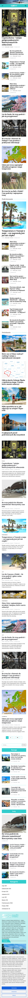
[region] (14, 976)
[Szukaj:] (12, 745)
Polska (3, 461)
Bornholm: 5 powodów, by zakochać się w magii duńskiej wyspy (18, 767)
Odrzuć (14, 995)
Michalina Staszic (9, 47)
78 (17, 737)
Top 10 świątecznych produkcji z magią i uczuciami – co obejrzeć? (18, 310)
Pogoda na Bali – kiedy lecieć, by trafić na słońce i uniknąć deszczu (18, 266)
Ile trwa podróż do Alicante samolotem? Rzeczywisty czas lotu (17, 52)
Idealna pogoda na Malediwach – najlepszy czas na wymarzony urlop (18, 299)
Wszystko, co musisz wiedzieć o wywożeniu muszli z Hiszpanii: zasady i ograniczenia (18, 802)
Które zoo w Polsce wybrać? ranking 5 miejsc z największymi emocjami (12, 356)
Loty (3, 500)
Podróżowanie (5, 534)
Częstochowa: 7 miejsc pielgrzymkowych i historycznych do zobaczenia (12, 41)
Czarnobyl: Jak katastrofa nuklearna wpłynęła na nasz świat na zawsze (18, 789)
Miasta (4, 900)
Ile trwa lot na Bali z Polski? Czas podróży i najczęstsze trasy (12, 193)
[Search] (25, 5)
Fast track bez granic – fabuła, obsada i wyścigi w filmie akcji (18, 277)
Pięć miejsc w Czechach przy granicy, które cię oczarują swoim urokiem (18, 756)
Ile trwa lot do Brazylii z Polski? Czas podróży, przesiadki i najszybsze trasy (17, 322)
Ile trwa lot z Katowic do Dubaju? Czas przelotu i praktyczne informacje (11, 141)
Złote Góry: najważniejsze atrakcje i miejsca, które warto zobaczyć (17, 86)
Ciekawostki (4, 716)
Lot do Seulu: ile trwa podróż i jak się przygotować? (13, 115)
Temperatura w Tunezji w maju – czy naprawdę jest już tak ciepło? (17, 63)
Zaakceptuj (14, 988)
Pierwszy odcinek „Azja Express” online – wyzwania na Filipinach (17, 288)
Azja (3, 885)
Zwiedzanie (5, 908)
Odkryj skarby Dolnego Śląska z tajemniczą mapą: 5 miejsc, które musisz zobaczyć (13, 382)
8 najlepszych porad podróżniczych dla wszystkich (13, 434)
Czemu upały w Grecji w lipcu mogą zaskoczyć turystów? (18, 778)
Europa (4, 891)
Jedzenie (4, 894)
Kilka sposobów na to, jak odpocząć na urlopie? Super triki (12, 408)
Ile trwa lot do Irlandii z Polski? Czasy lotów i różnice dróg (17, 873)
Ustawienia (14, 991)
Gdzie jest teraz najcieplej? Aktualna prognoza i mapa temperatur (12, 167)
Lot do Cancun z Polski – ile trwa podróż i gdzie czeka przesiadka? (17, 74)
